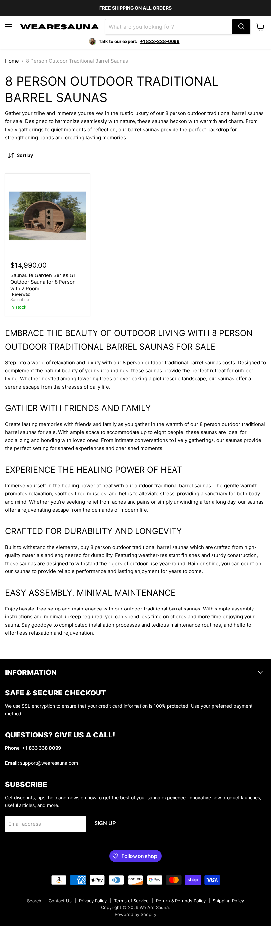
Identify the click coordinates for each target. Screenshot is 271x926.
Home (12, 60)
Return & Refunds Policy (181, 900)
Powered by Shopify (135, 914)
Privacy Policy (93, 900)
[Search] (241, 26)
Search (34, 900)
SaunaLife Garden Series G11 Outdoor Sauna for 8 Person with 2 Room (44, 281)
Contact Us (60, 900)
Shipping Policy (228, 900)
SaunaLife (19, 299)
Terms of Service (131, 900)
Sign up (105, 823)
